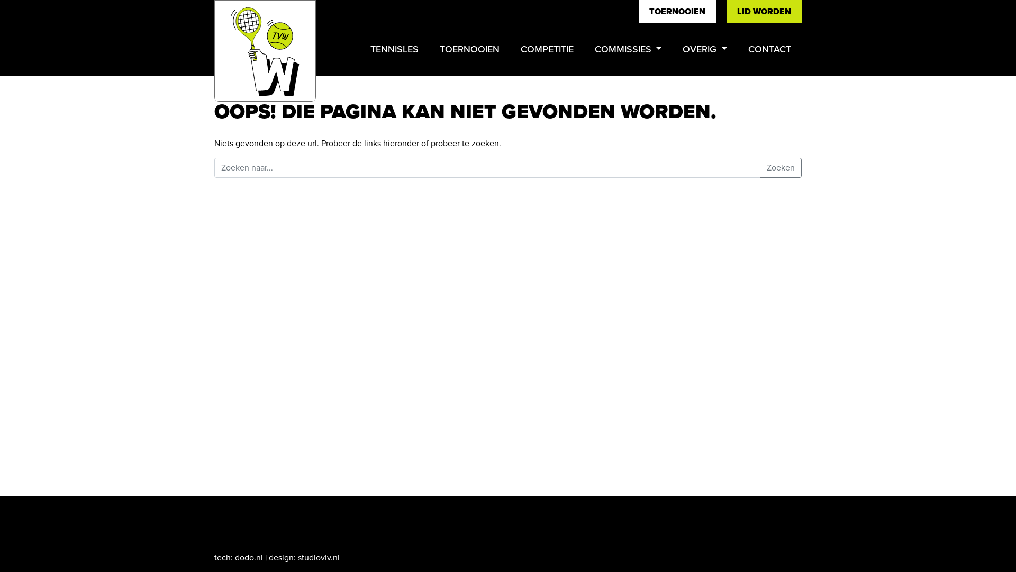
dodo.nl (249, 557)
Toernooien (677, 11)
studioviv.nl (319, 557)
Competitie (547, 49)
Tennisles (394, 49)
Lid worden (764, 11)
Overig (701, 49)
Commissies (624, 49)
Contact (769, 49)
